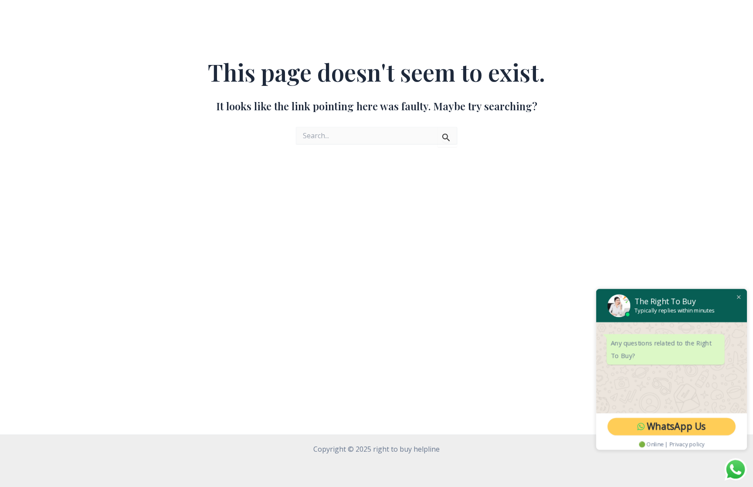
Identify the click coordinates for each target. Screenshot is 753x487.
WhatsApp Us (678, 427)
